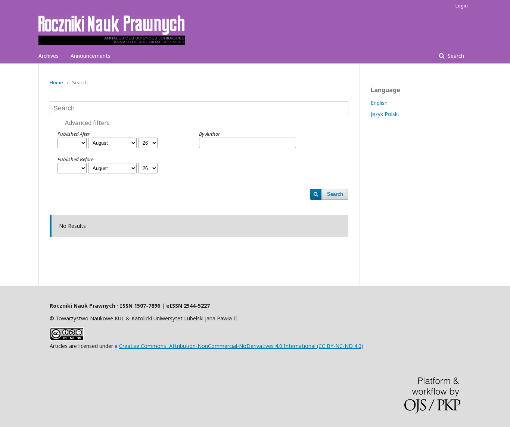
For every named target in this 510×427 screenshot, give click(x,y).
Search (455, 55)
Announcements (91, 55)
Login (461, 5)
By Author (209, 134)
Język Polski (385, 113)
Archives (48, 55)
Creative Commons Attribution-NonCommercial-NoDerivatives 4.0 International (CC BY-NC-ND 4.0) (241, 345)
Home (56, 82)
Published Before (75, 159)
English (379, 102)
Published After (73, 134)
